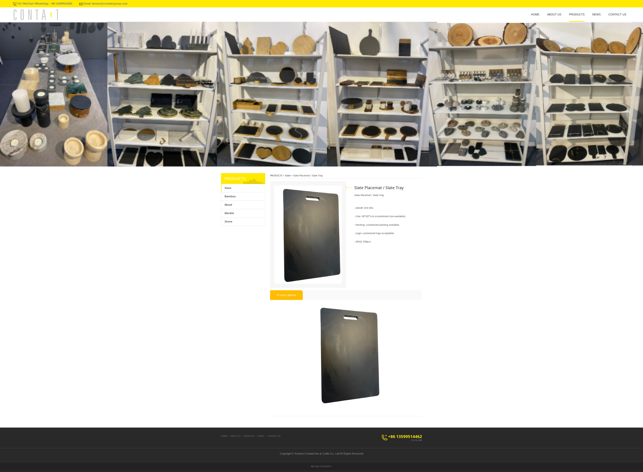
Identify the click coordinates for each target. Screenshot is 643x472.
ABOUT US (554, 14)
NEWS (596, 14)
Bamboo (230, 196)
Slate (228, 188)
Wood (228, 205)
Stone (228, 221)
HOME (535, 14)
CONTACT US (617, 14)
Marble (229, 213)
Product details (286, 295)
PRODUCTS (577, 14)
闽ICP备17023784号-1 (321, 466)
